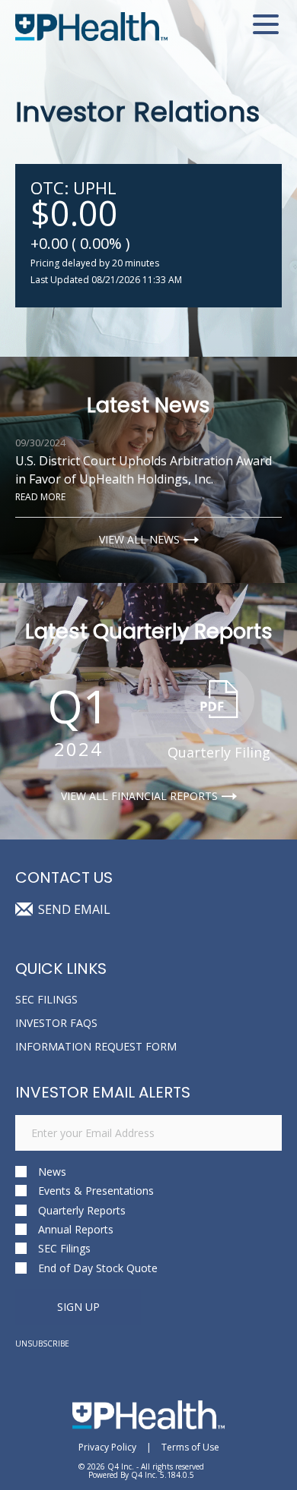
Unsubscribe (42, 1343)
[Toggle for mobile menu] (266, 26)
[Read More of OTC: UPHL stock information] (148, 235)
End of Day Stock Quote (98, 1268)
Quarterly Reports (82, 1210)
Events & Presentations (96, 1190)
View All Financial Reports (139, 796)
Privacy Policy (107, 1447)
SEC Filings (46, 999)
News (52, 1171)
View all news (139, 539)
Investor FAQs (56, 1023)
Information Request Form (96, 1046)
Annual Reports (75, 1229)
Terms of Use (190, 1447)
